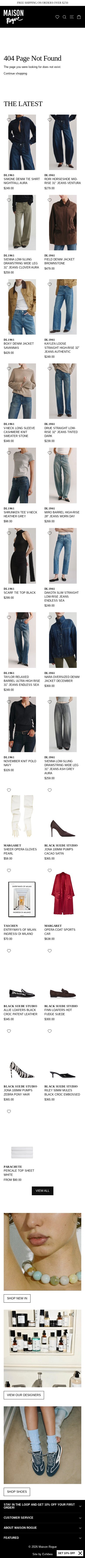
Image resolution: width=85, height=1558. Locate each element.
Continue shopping (15, 73)
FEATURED (11, 1537)
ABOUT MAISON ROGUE (20, 1527)
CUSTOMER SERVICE (18, 1517)
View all (42, 1190)
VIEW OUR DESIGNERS (24, 1395)
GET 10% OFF (66, 1553)
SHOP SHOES (17, 1491)
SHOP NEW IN (17, 1298)
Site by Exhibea (42, 1554)
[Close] (80, 1553)
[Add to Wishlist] (9, 120)
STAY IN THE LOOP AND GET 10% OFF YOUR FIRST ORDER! (39, 1506)
